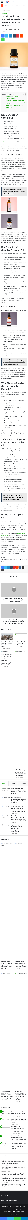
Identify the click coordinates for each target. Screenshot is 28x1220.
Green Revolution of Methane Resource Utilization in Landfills (7, 644)
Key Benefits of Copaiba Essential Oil (15, 100)
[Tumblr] (11, 567)
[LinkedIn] (8, 567)
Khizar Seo (5, 29)
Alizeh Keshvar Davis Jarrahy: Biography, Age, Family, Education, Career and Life (7, 965)
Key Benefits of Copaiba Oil (12, 96)
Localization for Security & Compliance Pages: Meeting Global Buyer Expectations (6, 662)
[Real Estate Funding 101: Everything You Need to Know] (21, 636)
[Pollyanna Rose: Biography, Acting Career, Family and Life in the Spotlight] (6, 800)
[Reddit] (17, 567)
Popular (13, 783)
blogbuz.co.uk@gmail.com (11, 1200)
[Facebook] (2, 567)
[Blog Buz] (10, 2)
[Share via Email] (23, 567)
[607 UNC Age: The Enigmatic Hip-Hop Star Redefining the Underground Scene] (5, 1129)
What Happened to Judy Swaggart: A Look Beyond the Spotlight (18, 1113)
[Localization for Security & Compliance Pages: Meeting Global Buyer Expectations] (7, 654)
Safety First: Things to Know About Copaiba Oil (14, 106)
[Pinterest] (14, 567)
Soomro (19, 1209)
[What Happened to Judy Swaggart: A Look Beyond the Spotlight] (5, 1114)
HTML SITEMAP (20, 1211)
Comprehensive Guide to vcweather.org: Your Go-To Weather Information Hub (18, 1137)
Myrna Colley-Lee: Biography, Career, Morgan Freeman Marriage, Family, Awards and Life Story (18, 828)
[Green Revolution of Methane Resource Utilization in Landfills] (7, 636)
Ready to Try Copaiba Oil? (12, 109)
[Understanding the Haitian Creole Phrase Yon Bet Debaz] (5, 1121)
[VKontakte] (20, 567)
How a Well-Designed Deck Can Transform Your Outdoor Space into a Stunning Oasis (20, 772)
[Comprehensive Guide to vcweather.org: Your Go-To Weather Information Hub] (5, 1138)
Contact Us (11, 1214)
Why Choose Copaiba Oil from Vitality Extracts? (15, 102)
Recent (4, 783)
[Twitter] (5, 567)
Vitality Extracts (7, 142)
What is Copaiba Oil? (11, 98)
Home (4, 10)
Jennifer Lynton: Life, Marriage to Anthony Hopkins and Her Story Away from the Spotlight (7, 1095)
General (8, 10)
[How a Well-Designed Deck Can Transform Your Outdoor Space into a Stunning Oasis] (21, 709)
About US (17, 1214)
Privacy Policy (11, 1211)
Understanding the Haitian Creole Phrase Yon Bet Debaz (18, 1121)
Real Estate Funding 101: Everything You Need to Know (20, 643)
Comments (23, 783)
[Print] (2, 570)
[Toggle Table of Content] (23, 94)
